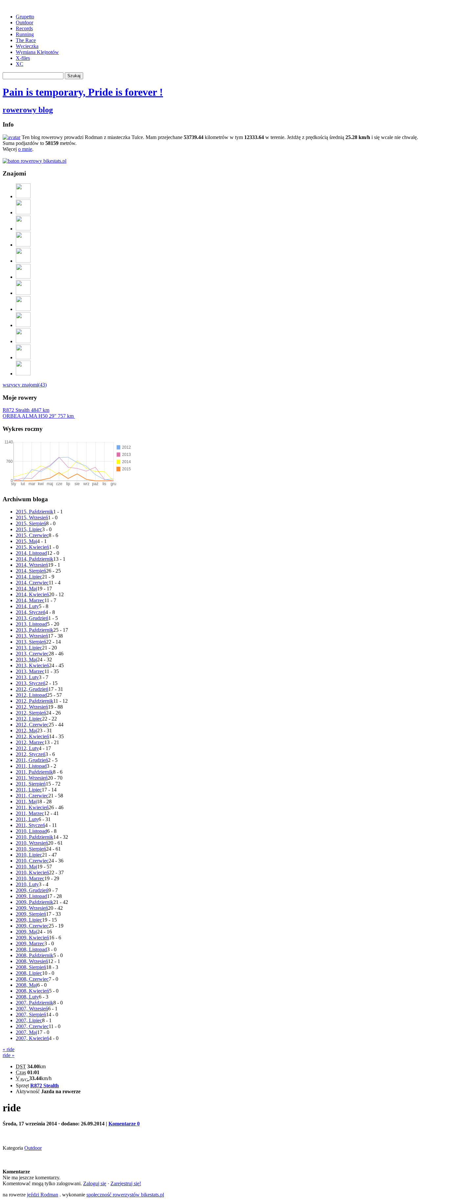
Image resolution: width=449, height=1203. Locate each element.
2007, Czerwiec (32, 1026)
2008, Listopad (31, 949)
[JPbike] (23, 373)
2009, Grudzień (32, 890)
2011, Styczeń (30, 825)
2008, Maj (26, 985)
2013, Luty (27, 677)
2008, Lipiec (29, 973)
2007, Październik (34, 1002)
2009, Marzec (30, 943)
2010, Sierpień (31, 849)
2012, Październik (34, 701)
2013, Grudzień (32, 618)
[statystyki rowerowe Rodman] (34, 161)
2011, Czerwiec (32, 795)
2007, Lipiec (29, 1020)
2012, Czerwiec (32, 724)
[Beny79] (23, 245)
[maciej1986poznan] (23, 261)
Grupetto (25, 16)
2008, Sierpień (31, 967)
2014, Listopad (31, 553)
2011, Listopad (31, 766)
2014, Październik (34, 559)
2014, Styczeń (30, 612)
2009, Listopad (31, 896)
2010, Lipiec (29, 855)
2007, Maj (26, 1032)
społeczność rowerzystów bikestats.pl (125, 1194)
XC (19, 64)
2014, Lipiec (29, 576)
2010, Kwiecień (32, 872)
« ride (8, 1049)
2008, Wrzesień (32, 961)
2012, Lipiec (29, 718)
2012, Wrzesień (32, 707)
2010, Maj (26, 866)
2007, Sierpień (31, 1014)
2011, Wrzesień (32, 778)
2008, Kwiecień (32, 991)
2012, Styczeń (30, 754)
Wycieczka (27, 46)
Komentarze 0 (124, 1123)
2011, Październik (34, 772)
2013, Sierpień (31, 642)
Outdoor (24, 22)
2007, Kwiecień (32, 1038)
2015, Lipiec (29, 529)
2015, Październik (34, 511)
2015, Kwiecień (32, 547)
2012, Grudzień (32, 689)
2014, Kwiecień (32, 594)
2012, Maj (26, 730)
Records (24, 28)
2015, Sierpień (31, 523)
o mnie (25, 149)
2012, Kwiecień (32, 736)
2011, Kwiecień (32, 807)
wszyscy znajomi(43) (25, 385)
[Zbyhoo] (23, 309)
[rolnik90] (23, 228)
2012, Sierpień (31, 713)
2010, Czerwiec (32, 860)
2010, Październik (34, 837)
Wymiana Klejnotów (37, 52)
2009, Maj (26, 931)
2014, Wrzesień (32, 565)
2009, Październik (34, 902)
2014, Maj (26, 588)
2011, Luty (27, 819)
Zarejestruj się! (125, 1183)
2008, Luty (27, 997)
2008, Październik (34, 955)
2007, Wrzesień (32, 1008)
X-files (23, 58)
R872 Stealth (26, 410)
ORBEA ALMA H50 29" (38, 416)
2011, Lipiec (29, 789)
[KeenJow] (23, 357)
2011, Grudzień (32, 760)
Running (25, 34)
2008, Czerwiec (32, 979)
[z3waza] (23, 325)
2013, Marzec (30, 671)
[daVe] (23, 341)
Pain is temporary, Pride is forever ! (83, 92)
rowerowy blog (28, 110)
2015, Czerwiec (32, 535)
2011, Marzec (30, 813)
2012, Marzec (30, 742)
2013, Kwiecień (32, 665)
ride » (8, 1055)
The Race (26, 40)
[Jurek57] (23, 212)
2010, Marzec (30, 878)
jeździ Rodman (42, 1194)
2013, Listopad (31, 624)
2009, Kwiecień (32, 937)
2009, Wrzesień (32, 908)
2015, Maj (26, 541)
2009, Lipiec (29, 920)
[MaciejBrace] (23, 293)
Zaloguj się (94, 1183)
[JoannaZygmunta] (23, 277)
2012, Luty (27, 748)
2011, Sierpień (31, 784)
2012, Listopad (31, 695)
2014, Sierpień (31, 571)
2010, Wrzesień (32, 843)
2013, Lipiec (29, 647)
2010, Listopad (31, 831)
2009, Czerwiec (32, 926)
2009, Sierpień (31, 914)
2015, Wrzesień (32, 517)
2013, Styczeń (30, 683)
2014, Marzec (30, 600)
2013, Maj (26, 659)
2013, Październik (34, 630)
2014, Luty (27, 606)
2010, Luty (27, 884)
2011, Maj (26, 801)
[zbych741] (23, 196)
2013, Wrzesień (32, 636)
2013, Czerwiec (32, 653)
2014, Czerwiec (32, 582)
